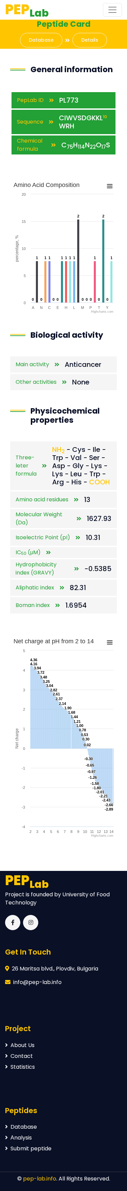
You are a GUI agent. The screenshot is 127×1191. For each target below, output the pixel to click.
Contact (21, 1056)
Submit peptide (30, 1148)
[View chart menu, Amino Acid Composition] (110, 186)
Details (89, 40)
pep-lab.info (39, 1179)
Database (41, 40)
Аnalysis (21, 1138)
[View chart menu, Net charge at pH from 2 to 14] (110, 642)
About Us (22, 1045)
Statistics (22, 1067)
